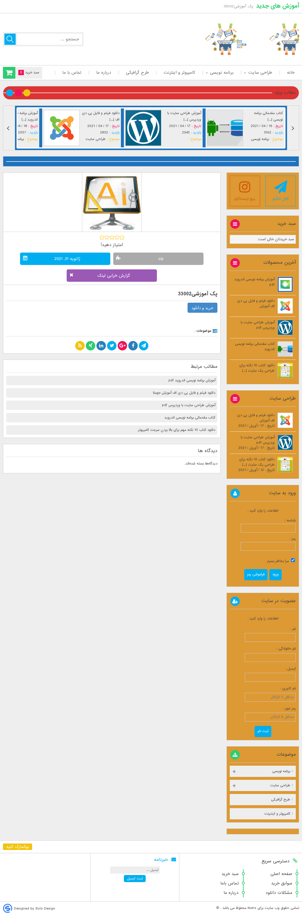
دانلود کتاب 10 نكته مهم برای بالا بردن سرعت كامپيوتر (176, 430)
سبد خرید (230, 874)
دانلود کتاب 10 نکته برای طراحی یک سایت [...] (257, 368)
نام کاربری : (286, 688)
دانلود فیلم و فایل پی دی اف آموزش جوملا (184, 393)
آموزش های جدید (277, 5)
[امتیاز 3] (111, 237)
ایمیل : (286, 668)
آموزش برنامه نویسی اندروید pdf (191, 380)
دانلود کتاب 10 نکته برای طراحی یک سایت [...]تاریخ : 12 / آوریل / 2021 (256, 465)
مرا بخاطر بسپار (278, 561)
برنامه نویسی (222, 72)
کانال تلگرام (281, 199)
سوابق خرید (281, 883)
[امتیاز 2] (106, 237)
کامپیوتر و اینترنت (179, 72)
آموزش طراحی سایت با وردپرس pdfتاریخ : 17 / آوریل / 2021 (256, 443)
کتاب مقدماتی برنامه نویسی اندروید (189, 417)
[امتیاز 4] (116, 237)
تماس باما (229, 883)
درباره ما (103, 72)
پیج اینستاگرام (244, 199)
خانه (291, 72)
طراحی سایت (260, 72)
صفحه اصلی (281, 874)
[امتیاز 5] (121, 237)
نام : (286, 629)
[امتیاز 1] (101, 237)
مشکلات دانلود (278, 892)
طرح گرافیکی (137, 72)
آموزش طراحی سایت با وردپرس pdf (188, 405)
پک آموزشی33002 (197, 294)
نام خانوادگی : (286, 648)
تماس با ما (71, 72)
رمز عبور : (286, 708)
